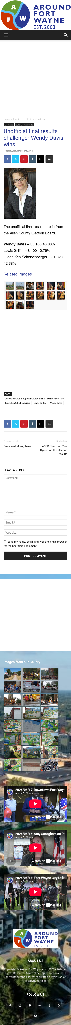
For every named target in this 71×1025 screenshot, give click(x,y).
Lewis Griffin (40, 403)
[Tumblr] (32, 159)
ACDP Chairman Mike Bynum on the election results (53, 450)
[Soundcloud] (39, 1005)
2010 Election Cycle (36, 119)
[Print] (49, 159)
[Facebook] (7, 159)
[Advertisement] (35, 77)
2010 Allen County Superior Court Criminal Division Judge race (34, 398)
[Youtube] (35, 1015)
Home (7, 119)
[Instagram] (19, 1005)
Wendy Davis (56, 403)
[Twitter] (15, 159)
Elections (17, 119)
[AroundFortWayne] (35, 15)
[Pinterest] (24, 159)
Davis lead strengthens (17, 446)
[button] (6, 35)
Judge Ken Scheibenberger (17, 403)
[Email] (40, 159)
